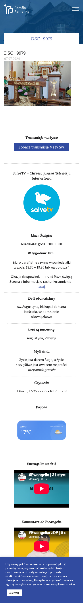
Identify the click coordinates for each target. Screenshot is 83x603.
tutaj (41, 286)
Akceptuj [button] (14, 593)
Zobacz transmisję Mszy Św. (41, 147)
